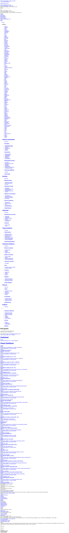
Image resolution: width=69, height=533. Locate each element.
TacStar (5, 124)
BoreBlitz (6, 42)
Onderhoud (2, 496)
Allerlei (5, 322)
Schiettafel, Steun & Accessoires (9, 267)
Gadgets (6, 291)
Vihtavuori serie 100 (8, 298)
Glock (5, 68)
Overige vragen (2, 505)
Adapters (6, 149)
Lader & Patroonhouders (8, 259)
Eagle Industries (7, 53)
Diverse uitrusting (7, 256)
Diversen (6, 191)
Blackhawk (6, 40)
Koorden (6, 219)
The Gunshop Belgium (4, 519)
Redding (5, 114)
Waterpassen (6, 157)
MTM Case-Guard (7, 99)
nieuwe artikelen (11, 333)
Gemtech (5, 66)
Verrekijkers (6, 165)
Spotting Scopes (7, 166)
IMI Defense (6, 84)
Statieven (6, 150)
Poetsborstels (6, 217)
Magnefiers (6, 164)
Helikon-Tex (6, 74)
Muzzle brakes (7, 236)
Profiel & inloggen (3, 503)
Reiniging (6, 184)
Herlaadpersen (7, 202)
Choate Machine (7, 48)
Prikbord (1, 500)
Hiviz (5, 78)
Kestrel (5, 85)
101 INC (5, 26)
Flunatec (5, 59)
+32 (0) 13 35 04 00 (3, 513)
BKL (5, 39)
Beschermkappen (7, 158)
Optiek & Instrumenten (4, 494)
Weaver (5, 135)
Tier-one (5, 127)
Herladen (1, 495)
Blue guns (6, 293)
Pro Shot (5, 110)
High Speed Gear (7, 76)
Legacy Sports (6, 89)
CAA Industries (6, 46)
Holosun (5, 81)
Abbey (5, 29)
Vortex (5, 134)
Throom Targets (7, 126)
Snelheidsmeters (7, 155)
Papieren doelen (7, 252)
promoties (16, 333)
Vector (5, 132)
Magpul (5, 96)
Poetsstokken (6, 216)
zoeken (19, 333)
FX (5, 64)
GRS (5, 70)
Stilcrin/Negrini (6, 121)
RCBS (5, 112)
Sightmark (6, 115)
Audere (5, 35)
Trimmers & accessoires (8, 182)
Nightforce (6, 102)
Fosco (5, 62)
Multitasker (6, 100)
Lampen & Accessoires (8, 314)
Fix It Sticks (6, 58)
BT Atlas (5, 43)
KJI (5, 86)
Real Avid (6, 113)
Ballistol (5, 36)
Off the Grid (6, 104)
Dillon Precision (7, 51)
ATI (5, 34)
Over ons (1, 4)
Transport (6, 316)
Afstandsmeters (7, 154)
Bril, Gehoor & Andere (8, 280)
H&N (5, 72)
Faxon (5, 57)
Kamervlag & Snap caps (8, 279)
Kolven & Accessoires (8, 235)
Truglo (5, 129)
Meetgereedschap (7, 189)
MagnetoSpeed (6, 95)
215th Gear (6, 27)
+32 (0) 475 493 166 (3, 514)
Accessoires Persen (7, 203)
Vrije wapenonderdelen (8, 239)
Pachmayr (6, 107)
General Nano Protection (8, 67)
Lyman (5, 93)
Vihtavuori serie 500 (8, 300)
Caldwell (5, 47)
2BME (5, 28)
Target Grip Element (7, 125)
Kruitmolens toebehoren (8, 196)
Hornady (5, 83)
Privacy (6, 520)
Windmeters (6, 156)
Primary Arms (6, 109)
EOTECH (6, 55)
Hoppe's (5, 82)
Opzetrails (6, 147)
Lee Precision (6, 88)
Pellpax (5, 108)
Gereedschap (6, 220)
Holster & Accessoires (8, 313)
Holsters (6, 257)
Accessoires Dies (7, 205)
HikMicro (6, 77)
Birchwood (6, 38)
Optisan (5, 105)
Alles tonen (6, 141)
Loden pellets (6, 292)
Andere (5, 225)
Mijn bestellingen (3, 502)
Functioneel (2, 526)
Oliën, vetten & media (8, 183)
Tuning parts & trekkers (8, 238)
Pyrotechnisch (7, 323)
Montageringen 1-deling (8, 145)
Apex (5, 33)
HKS (5, 79)
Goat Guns (6, 69)
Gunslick (5, 71)
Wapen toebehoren (3, 497)
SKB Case (6, 116)
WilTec (5, 137)
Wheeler (5, 136)
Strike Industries (7, 123)
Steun (5, 315)
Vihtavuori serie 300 (8, 299)
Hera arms (6, 75)
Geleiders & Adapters (8, 218)
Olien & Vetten (7, 224)
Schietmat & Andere (8, 268)
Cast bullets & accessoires (8, 190)
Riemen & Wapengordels (8, 258)
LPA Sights (6, 91)
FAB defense (6, 56)
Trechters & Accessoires (8, 197)
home (8, 333)
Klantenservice (6, 4)
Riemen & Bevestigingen (8, 237)
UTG (5, 131)
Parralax (6, 251)
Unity (5, 130)
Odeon (5, 103)
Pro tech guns (6, 111)
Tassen (5, 274)
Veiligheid (6, 317)
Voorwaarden (2, 520)
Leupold (5, 90)
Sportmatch (6, 118)
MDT (5, 97)
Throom (6, 250)
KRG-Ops (6, 87)
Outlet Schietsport (7, 318)
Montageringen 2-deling (8, 146)
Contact (9, 4)
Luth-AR (5, 92)
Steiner (5, 120)
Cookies (9, 520)
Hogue (5, 80)
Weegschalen (6, 198)
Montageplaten (7, 148)
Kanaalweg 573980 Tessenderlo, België (4, 511)
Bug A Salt (6, 44)
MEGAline (6, 98)
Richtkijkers (6, 162)
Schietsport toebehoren (4, 498)
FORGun (5, 61)
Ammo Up (6, 32)
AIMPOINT (6, 31)
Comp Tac (6, 50)
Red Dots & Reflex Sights (8, 163)
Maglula (5, 94)
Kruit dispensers (7, 195)
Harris (5, 73)
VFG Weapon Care (7, 133)
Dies (5, 204)
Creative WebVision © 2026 (4, 521)
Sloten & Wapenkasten (8, 278)
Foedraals (6, 273)
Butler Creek (6, 45)
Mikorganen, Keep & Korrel (9, 167)
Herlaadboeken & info (8, 290)
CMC (5, 49)
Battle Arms (6, 37)
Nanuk (5, 101)
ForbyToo (6, 60)
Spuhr (5, 119)
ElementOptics (6, 54)
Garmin (5, 65)
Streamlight (6, 122)
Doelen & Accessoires (8, 312)
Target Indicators (7, 249)
